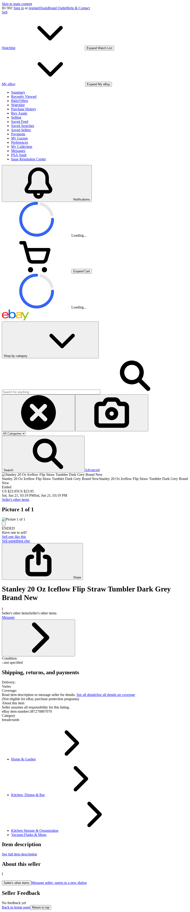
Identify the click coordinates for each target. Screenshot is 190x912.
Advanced (92, 470)
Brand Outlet (57, 8)
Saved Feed (19, 122)
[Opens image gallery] (4, 523)
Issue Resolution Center (28, 159)
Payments (18, 134)
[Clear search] (38, 412)
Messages (18, 151)
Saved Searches (22, 126)
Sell (4, 12)
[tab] (95, 703)
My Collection (21, 147)
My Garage (19, 138)
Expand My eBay (98, 84)
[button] (43, 454)
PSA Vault (18, 155)
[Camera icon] (111, 412)
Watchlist (18, 105)
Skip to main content (17, 4)
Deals (43, 8)
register (34, 8)
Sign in (18, 8)
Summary (18, 92)
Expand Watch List (99, 48)
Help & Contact (78, 8)
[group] (95, 519)
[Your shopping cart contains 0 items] (36, 271)
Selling (16, 117)
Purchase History (23, 109)
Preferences (19, 142)
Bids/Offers (19, 101)
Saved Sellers (21, 130)
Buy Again (19, 113)
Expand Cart (81, 271)
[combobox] (51, 392)
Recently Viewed (23, 97)
